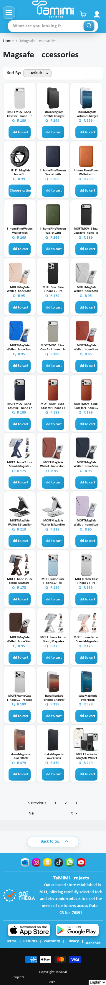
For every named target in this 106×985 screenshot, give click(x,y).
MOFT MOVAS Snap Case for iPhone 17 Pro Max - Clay (86, 406)
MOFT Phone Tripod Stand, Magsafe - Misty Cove (53, 639)
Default (35, 73)
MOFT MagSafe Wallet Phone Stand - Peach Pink (20, 289)
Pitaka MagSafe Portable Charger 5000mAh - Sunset (53, 698)
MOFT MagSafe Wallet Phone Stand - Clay (87, 348)
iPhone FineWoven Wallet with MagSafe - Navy (53, 173)
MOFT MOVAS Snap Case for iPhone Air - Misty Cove (20, 114)
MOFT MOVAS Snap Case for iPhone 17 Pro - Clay (53, 406)
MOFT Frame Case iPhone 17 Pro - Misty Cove (86, 581)
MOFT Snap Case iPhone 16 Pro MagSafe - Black (53, 289)
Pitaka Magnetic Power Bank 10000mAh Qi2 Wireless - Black (53, 756)
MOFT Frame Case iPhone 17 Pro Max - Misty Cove (20, 698)
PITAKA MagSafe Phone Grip (20, 172)
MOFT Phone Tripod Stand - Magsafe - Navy (20, 465)
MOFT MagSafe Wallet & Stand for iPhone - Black (20, 523)
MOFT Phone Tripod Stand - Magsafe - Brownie (20, 581)
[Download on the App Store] (29, 930)
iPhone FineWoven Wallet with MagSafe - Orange (87, 173)
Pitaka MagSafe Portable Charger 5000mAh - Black (53, 114)
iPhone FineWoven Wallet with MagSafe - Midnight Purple (20, 231)
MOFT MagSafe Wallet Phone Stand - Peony (87, 523)
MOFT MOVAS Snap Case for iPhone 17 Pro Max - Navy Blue (20, 406)
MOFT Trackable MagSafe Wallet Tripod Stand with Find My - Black (86, 756)
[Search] (89, 26)
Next (51, 813)
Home (8, 41)
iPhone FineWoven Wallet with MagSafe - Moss (53, 231)
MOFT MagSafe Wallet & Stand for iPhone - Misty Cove (53, 523)
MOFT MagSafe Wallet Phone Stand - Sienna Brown (53, 465)
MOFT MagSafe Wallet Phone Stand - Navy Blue (87, 465)
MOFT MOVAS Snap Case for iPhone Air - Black (87, 231)
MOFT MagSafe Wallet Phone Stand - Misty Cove (87, 289)
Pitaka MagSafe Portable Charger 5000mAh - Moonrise (86, 114)
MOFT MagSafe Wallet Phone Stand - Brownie (20, 639)
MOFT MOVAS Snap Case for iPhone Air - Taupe (53, 348)
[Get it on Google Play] (77, 930)
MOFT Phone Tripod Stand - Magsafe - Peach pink (87, 639)
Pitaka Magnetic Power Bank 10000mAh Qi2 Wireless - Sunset (20, 756)
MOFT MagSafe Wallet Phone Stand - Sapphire (20, 348)
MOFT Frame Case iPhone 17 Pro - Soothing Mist (53, 581)
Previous (38, 803)
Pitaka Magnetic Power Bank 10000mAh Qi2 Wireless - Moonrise (86, 698)
